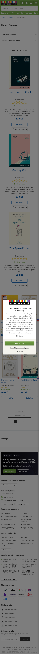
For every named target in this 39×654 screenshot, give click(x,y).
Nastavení (19, 351)
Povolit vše (19, 343)
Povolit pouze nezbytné (19, 347)
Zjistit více (19, 336)
